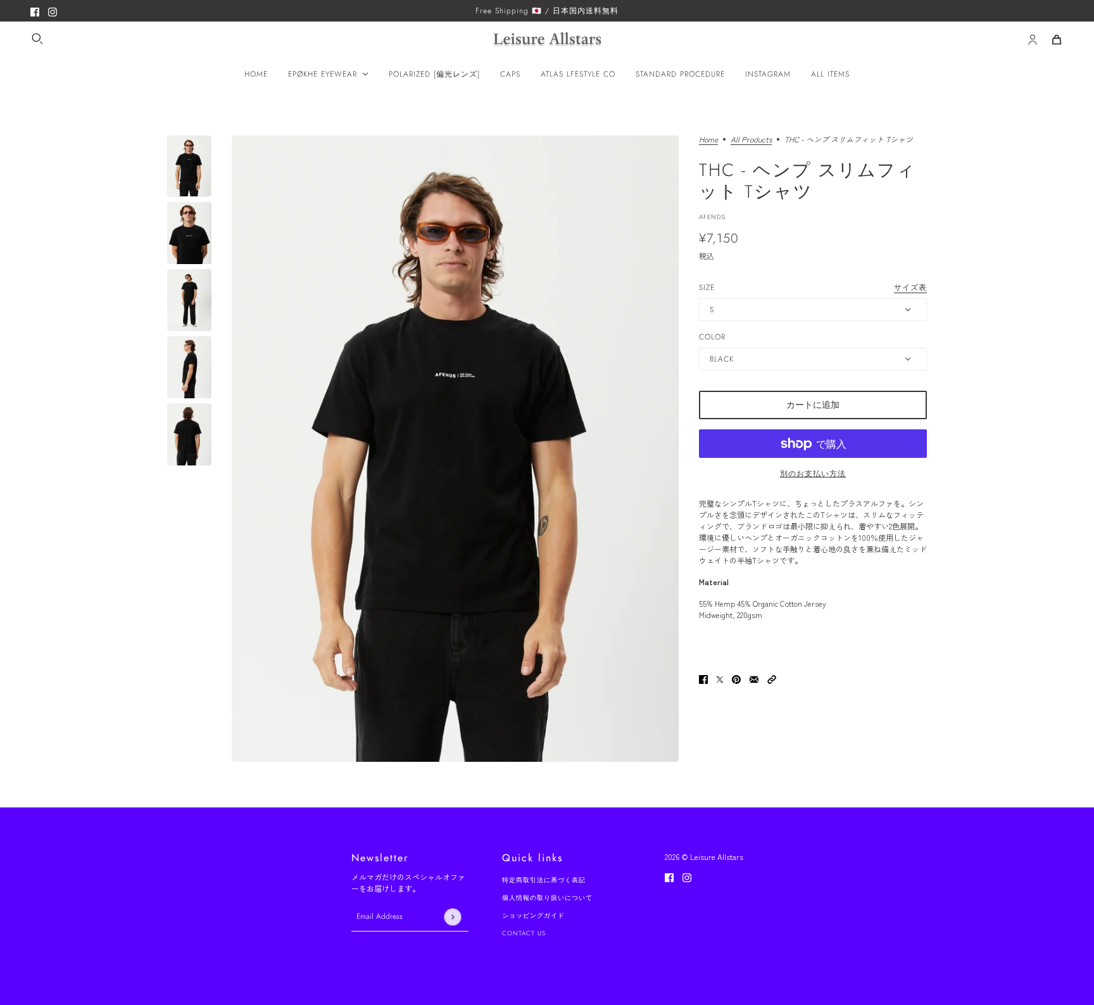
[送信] (452, 916)
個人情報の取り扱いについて (547, 897)
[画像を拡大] (455, 449)
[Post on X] (720, 677)
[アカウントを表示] (1033, 40)
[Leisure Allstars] (547, 40)
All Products (751, 140)
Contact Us (524, 933)
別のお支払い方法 (813, 473)
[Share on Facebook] (703, 677)
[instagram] (52, 11)
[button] (771, 677)
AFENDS (712, 217)
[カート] (1057, 40)
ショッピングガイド (533, 915)
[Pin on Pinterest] (736, 677)
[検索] (37, 39)
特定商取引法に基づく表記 (544, 880)
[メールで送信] (754, 677)
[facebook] (34, 11)
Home (708, 140)
